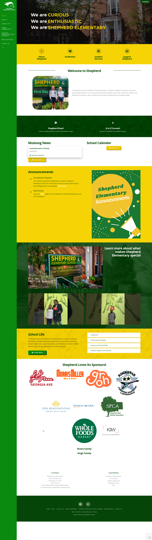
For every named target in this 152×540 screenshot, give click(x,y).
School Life (60, 509)
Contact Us (118, 509)
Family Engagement (71, 509)
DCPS (113, 485)
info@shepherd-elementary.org (61, 487)
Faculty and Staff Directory (113, 476)
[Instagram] (88, 504)
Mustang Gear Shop (113, 483)
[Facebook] (80, 504)
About (53, 509)
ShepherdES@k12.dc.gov (62, 485)
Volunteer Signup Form (113, 481)
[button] (114, 335)
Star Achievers (114, 478)
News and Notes (109, 509)
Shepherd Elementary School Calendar (91, 509)
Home (48, 509)
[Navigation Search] (8, 48)
